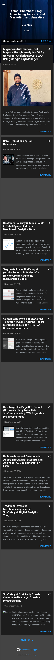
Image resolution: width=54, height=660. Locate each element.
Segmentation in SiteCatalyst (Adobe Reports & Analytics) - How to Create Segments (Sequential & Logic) (21, 274)
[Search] (50, 5)
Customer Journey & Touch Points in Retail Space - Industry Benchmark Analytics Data (23, 226)
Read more (45, 131)
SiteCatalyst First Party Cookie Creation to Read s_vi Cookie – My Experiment (21, 597)
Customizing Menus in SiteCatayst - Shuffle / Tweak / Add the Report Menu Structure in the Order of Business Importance (23, 323)
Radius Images (32, 655)
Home (27, 31)
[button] (49, 49)
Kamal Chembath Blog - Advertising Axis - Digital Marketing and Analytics (27, 14)
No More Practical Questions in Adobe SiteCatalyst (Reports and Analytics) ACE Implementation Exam (23, 461)
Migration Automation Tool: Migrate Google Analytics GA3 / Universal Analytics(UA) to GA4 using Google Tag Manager (23, 54)
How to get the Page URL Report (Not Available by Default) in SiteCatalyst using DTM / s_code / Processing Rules (23, 412)
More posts (27, 640)
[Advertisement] (27, 198)
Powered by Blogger (28, 650)
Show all (45, 41)
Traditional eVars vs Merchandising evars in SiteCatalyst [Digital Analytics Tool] (21, 510)
